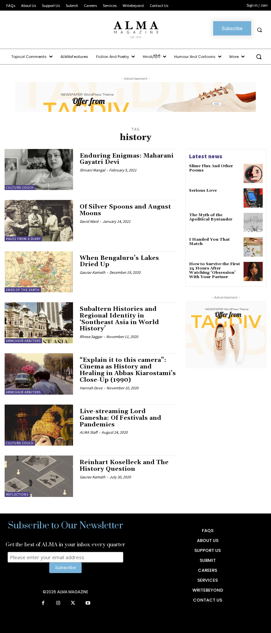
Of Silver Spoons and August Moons (125, 210)
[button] (259, 30)
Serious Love (203, 190)
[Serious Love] (253, 198)
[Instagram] (58, 603)
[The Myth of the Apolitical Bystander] (253, 222)
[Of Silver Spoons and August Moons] (39, 220)
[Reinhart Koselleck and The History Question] (39, 476)
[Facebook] (43, 603)
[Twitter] (73, 603)
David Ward (89, 221)
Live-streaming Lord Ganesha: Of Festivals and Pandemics (120, 418)
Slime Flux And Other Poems (211, 168)
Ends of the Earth (23, 290)
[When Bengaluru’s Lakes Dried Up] (39, 271)
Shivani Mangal (92, 170)
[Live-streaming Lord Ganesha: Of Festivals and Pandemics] (39, 425)
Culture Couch (20, 187)
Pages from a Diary (23, 239)
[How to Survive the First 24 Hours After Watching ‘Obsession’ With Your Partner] (253, 271)
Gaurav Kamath (92, 272)
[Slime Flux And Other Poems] (253, 173)
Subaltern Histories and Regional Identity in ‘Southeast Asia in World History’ (119, 318)
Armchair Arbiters (23, 341)
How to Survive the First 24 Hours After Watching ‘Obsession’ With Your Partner (214, 271)
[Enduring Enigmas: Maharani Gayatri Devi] (39, 169)
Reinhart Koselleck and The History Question (124, 466)
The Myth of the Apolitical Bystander (210, 217)
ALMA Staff (88, 432)
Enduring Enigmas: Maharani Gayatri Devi (127, 159)
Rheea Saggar (91, 336)
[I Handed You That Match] (253, 247)
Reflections (17, 494)
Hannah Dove (91, 387)
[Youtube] (88, 603)
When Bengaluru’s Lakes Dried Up (119, 261)
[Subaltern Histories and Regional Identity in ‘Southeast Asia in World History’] (39, 322)
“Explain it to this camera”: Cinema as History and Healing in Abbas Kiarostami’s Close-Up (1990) (128, 369)
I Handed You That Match (209, 241)
